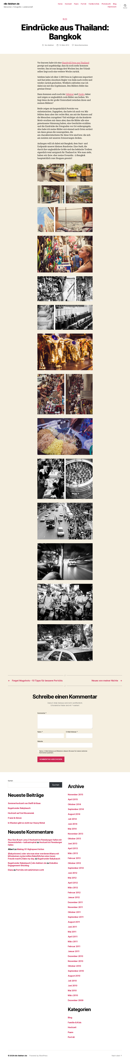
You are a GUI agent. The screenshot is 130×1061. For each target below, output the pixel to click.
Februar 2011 (74, 946)
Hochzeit (68, 4)
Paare (76, 4)
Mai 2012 (72, 878)
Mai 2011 (72, 932)
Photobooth (106, 4)
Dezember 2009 (75, 1000)
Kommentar (41, 713)
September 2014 (76, 809)
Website (40, 741)
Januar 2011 (73, 951)
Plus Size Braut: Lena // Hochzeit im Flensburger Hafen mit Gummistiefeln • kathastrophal (35, 841)
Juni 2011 (72, 927)
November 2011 (75, 907)
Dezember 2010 (75, 956)
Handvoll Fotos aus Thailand (75, 63)
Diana (10, 870)
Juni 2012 (72, 873)
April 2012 (73, 883)
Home (60, 4)
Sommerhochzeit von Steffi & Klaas (24, 803)
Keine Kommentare (81, 45)
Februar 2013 (74, 858)
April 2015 (73, 799)
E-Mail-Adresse (72, 732)
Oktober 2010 (74, 966)
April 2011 (72, 936)
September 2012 (76, 868)
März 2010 (73, 995)
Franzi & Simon (15, 818)
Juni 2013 (72, 843)
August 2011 (74, 922)
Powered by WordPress (38, 1056)
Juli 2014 (72, 819)
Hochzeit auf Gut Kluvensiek (21, 813)
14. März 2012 (64, 45)
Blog (114, 4)
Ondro (81, 94)
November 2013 (75, 834)
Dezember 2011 (75, 902)
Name (40, 732)
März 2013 (73, 853)
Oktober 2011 (74, 912)
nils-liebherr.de (11, 4)
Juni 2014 (72, 824)
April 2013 (73, 848)
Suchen (10, 781)
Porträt (83, 4)
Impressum (112, 7)
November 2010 (75, 961)
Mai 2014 (72, 829)
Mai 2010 (72, 990)
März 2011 (73, 941)
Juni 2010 (72, 985)
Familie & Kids (94, 4)
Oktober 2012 (74, 863)
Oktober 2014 (74, 804)
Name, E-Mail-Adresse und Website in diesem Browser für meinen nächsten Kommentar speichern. (63, 752)
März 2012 (73, 887)
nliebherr (51, 45)
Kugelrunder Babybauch (19, 808)
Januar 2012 (74, 897)
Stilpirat (70, 94)
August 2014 (74, 814)
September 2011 (76, 917)
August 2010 (74, 976)
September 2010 (76, 971)
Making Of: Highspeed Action (30, 849)
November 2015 (75, 794)
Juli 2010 (72, 981)
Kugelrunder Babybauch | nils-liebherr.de (27, 863)
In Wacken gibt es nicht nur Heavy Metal (26, 823)
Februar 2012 (74, 892)
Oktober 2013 (74, 838)
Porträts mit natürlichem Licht (30, 870)
